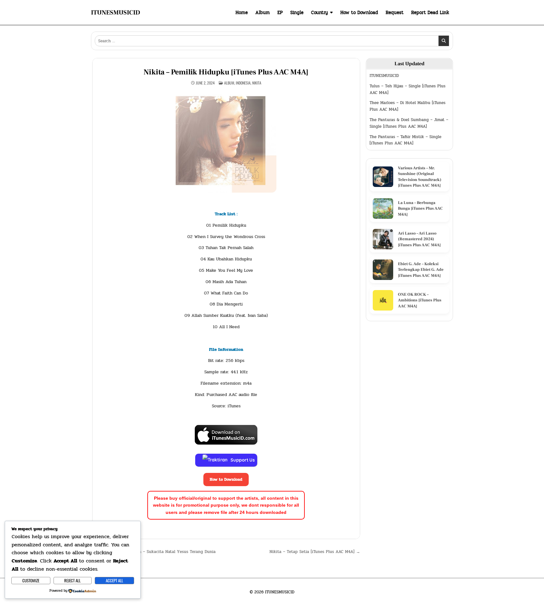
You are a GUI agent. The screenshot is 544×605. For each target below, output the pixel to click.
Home (241, 12)
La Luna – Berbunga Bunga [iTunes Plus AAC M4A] (420, 208)
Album (262, 12)
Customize (30, 580)
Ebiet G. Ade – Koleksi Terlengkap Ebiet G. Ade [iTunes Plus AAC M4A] (421, 269)
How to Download (359, 12)
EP (280, 12)
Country (319, 12)
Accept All (114, 580)
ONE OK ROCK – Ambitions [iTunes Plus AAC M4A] (419, 300)
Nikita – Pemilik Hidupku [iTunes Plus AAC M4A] (226, 72)
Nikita (256, 82)
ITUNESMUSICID (115, 13)
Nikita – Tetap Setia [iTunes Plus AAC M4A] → (314, 552)
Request (395, 12)
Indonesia (243, 82)
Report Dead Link (430, 12)
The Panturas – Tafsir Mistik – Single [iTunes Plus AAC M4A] (405, 140)
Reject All (72, 580)
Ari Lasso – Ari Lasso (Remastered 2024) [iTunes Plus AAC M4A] (419, 239)
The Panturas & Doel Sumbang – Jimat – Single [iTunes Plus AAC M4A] (409, 123)
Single (296, 12)
